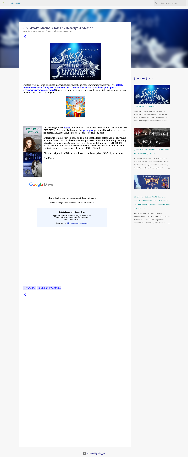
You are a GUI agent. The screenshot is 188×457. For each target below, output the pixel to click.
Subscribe (15, 3)
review (67, 127)
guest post (88, 130)
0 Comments (67, 31)
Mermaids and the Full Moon (145, 106)
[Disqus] (75, 340)
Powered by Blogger (95, 453)
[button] (24, 36)
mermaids (29, 288)
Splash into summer (49, 288)
